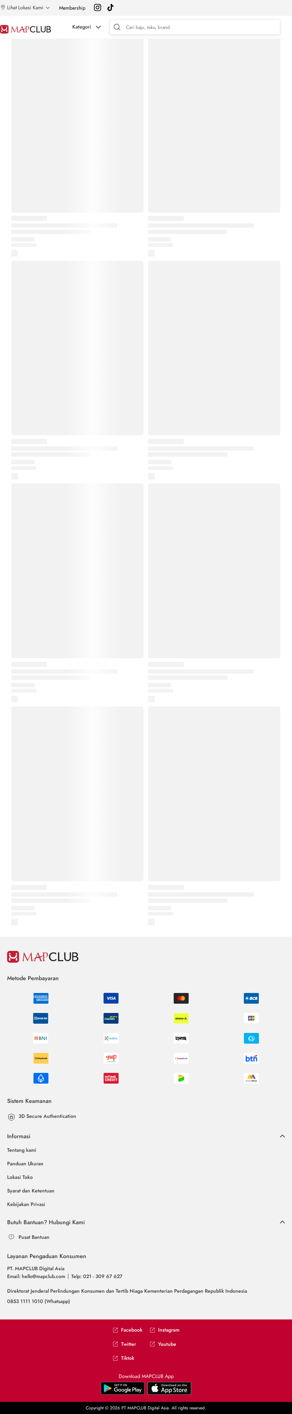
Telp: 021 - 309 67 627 (96, 1276)
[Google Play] (169, 1393)
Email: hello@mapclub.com (36, 1276)
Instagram (168, 1330)
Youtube (167, 1344)
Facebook (131, 1330)
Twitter (128, 1344)
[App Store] (123, 1393)
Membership (72, 7)
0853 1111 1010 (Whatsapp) (38, 1301)
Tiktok (127, 1358)
